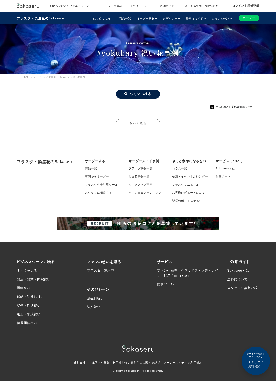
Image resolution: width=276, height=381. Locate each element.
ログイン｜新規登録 (245, 5)
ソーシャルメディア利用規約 (182, 362)
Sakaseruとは (225, 168)
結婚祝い (93, 307)
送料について (237, 279)
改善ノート (223, 176)
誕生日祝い (95, 298)
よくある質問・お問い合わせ (203, 5)
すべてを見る (27, 270)
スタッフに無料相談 (242, 288)
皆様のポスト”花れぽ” (186, 200)
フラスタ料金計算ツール (101, 184)
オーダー (249, 17)
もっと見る (138, 123)
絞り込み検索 (140, 94)
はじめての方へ (103, 18)
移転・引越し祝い (30, 296)
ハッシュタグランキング (145, 192)
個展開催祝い (27, 323)
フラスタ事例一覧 (140, 168)
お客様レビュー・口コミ (188, 192)
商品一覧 (125, 18)
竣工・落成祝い (29, 314)
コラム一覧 (179, 168)
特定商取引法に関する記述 (142, 362)
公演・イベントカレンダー (190, 176)
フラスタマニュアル (185, 184)
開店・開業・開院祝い (34, 279)
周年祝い (23, 288)
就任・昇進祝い (29, 305)
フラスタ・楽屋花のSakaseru (40, 18)
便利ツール (165, 284)
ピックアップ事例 (140, 184)
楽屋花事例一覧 (139, 176)
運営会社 (80, 362)
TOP (26, 77)
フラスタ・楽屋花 (111, 5)
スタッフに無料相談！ (256, 360)
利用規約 (118, 362)
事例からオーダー (97, 176)
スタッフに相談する (98, 192)
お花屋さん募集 (99, 362)
